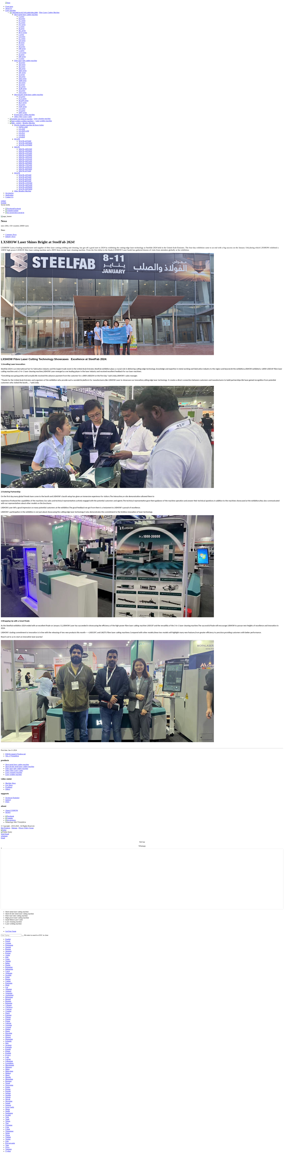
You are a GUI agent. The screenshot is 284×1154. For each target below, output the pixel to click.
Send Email (5, 834)
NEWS (7, 812)
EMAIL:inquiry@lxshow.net (15, 754)
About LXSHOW (11, 810)
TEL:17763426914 (12, 756)
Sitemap (14, 828)
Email (3, 838)
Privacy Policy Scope (26, 828)
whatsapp (4, 836)
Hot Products (5, 828)
